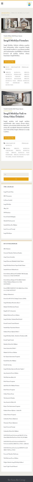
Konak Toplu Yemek (9, 340)
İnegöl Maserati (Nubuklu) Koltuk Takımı (14, 261)
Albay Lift (6, 208)
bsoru (20, 36)
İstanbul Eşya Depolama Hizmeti (12, 327)
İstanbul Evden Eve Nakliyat (10, 225)
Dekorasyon (15, 67)
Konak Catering (7, 365)
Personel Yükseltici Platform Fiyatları (13, 253)
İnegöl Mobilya (7, 204)
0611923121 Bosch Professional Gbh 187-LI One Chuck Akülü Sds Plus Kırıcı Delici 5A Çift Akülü (15, 436)
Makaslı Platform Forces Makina (11, 315)
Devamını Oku (10, 62)
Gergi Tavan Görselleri (9, 257)
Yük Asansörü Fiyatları (9, 398)
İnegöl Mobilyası (8, 233)
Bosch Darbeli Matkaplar (10, 216)
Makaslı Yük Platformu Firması (11, 307)
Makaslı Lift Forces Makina (10, 352)
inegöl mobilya (13, 72)
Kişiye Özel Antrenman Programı (12, 406)
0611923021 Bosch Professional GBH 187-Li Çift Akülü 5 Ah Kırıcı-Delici (16, 449)
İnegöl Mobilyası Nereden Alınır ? (12, 302)
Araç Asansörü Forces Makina (11, 373)
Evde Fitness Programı (9, 381)
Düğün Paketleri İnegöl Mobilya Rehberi (13, 462)
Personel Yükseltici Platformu (11, 454)
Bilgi (7, 67)
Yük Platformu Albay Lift (10, 377)
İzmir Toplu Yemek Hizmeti (10, 466)
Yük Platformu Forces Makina (11, 458)
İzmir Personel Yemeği (9, 229)
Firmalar (25, 67)
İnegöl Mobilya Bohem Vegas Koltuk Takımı (14, 265)
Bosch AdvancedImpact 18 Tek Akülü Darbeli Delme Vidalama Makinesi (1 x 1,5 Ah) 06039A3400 (14, 282)
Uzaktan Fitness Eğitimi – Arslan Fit (12, 410)
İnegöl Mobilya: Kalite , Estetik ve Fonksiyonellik (15, 336)
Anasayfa (5, 13)
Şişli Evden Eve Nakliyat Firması (11, 385)
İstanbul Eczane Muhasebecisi (11, 269)
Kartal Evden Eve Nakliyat (10, 360)
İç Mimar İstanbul (8, 200)
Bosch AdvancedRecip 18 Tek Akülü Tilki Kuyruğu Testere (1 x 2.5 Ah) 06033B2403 (16, 274)
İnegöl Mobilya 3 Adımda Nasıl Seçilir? (13, 319)
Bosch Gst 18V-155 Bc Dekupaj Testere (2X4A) (15, 298)
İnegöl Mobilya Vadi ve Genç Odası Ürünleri (16, 98)
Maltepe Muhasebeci (9, 294)
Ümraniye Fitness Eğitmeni (10, 423)
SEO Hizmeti (7, 249)
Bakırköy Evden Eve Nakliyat (10, 344)
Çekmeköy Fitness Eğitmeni (11, 418)
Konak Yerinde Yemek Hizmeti (11, 323)
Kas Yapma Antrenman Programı (12, 356)
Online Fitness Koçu (9, 394)
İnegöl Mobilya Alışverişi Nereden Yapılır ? (14, 369)
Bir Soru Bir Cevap (16, 479)
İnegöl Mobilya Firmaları (16, 25)
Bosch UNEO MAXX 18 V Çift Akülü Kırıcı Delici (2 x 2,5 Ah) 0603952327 (16, 289)
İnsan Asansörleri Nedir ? (10, 348)
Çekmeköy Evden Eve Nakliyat (11, 431)
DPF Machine (7, 212)
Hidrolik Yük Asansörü (9, 221)
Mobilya (9, 69)
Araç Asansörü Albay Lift (10, 402)
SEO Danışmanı (8, 196)
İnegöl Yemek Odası (9, 192)
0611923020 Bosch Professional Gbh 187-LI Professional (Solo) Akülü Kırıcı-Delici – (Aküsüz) (16, 442)
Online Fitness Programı (10, 414)
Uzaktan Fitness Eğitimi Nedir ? (11, 331)
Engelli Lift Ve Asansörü (10, 311)
